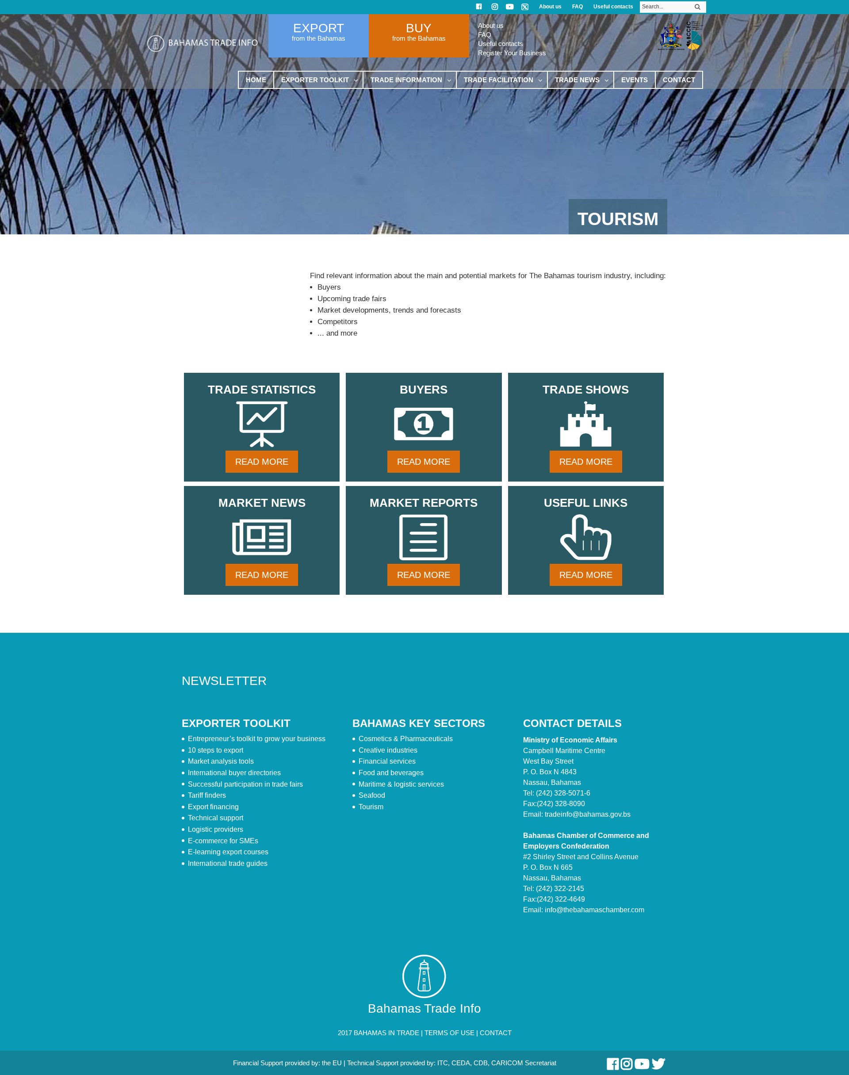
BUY (419, 28)
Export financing (213, 807)
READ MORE (261, 462)
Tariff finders (207, 795)
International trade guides (228, 863)
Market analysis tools (221, 761)
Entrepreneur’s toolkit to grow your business (256, 738)
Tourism (371, 807)
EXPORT (318, 28)
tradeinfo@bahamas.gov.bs (588, 814)
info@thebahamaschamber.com (594, 910)
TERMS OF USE (449, 1033)
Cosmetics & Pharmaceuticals (406, 738)
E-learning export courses (228, 852)
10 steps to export (215, 750)
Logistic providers (215, 829)
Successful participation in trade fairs (245, 784)
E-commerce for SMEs (223, 841)
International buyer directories (234, 773)
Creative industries (388, 750)
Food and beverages (391, 773)
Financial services (387, 761)
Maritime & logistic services (401, 784)
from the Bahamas (318, 38)
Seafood (372, 795)
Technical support (215, 818)
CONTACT (496, 1033)
